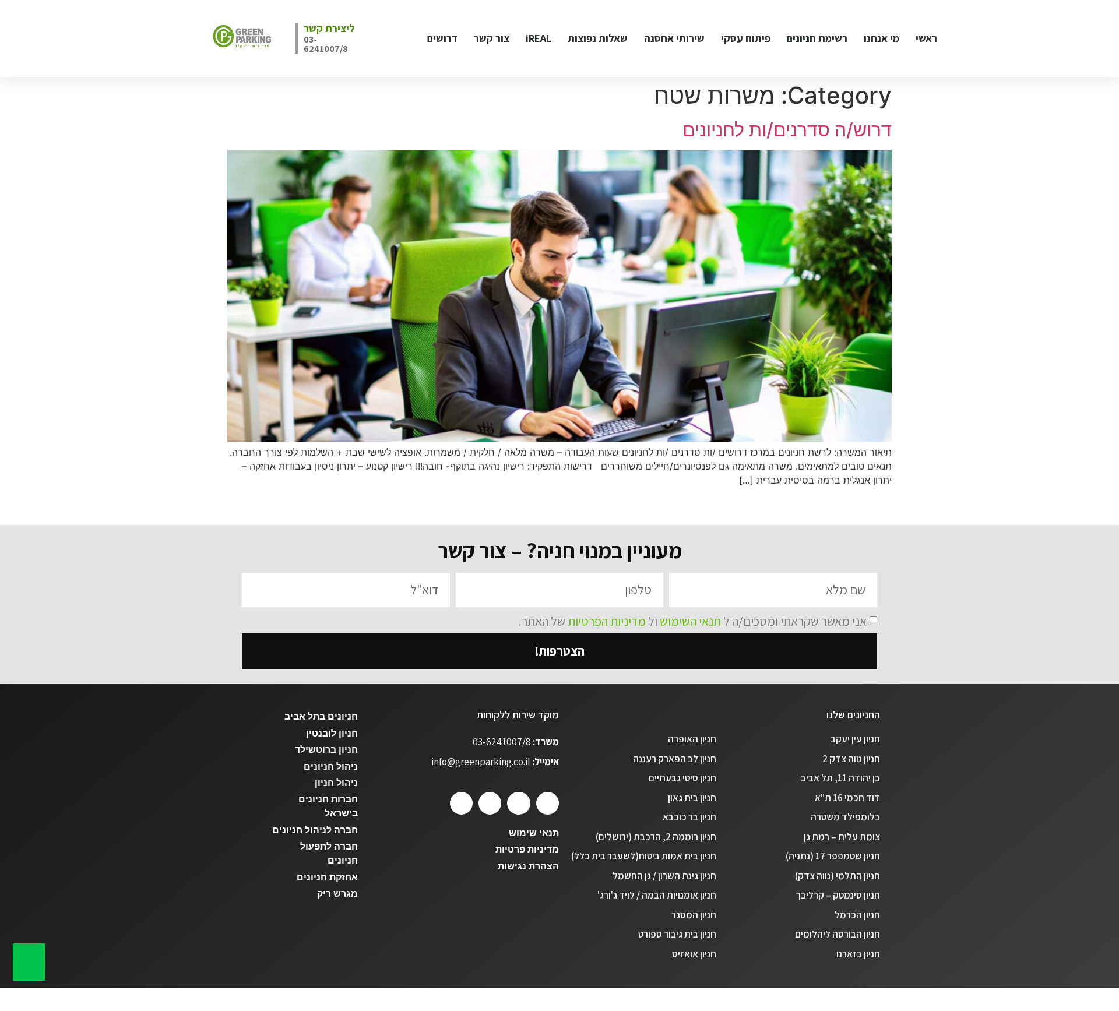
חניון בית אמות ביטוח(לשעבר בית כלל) (643, 856)
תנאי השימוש (690, 620)
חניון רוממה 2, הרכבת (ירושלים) (656, 836)
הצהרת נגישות (528, 866)
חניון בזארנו (858, 953)
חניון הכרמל (857, 914)
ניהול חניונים (331, 766)
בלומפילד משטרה (845, 817)
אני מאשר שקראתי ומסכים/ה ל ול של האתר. (693, 620)
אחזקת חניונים (327, 877)
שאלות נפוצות (598, 38)
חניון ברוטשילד (326, 749)
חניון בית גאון (692, 797)
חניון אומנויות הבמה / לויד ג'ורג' (656, 895)
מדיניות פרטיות (527, 849)
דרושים (442, 38)
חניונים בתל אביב (321, 716)
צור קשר (491, 38)
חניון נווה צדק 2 (851, 758)
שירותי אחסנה (674, 38)
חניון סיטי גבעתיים (682, 778)
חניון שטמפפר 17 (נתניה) (833, 856)
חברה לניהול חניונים (315, 830)
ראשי (926, 38)
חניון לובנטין (332, 733)
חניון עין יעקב (855, 738)
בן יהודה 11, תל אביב (840, 778)
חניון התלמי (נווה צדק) (837, 875)
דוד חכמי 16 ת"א (847, 797)
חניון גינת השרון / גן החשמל (664, 875)
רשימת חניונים (817, 38)
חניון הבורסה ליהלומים (837, 934)
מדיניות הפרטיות (607, 620)
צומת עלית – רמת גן (842, 836)
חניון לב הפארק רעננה (674, 758)
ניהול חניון (336, 782)
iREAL (538, 38)
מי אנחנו (881, 38)
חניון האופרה (692, 738)
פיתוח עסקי (745, 38)
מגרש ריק (337, 893)
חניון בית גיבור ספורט (677, 934)
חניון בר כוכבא (689, 817)
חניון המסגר (693, 914)
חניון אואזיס (694, 953)
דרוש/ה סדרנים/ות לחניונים (787, 129)
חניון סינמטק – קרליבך (838, 895)
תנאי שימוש (534, 833)
